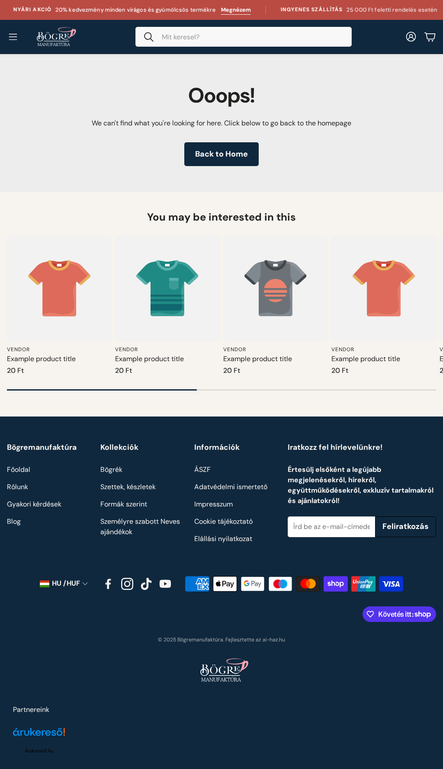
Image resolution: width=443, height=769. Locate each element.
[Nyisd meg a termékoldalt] (59, 288)
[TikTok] (146, 584)
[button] (243, 36)
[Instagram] (127, 584)
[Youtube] (165, 584)
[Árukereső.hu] (39, 736)
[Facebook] (108, 584)
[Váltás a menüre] (13, 37)
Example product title (41, 358)
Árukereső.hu (39, 750)
